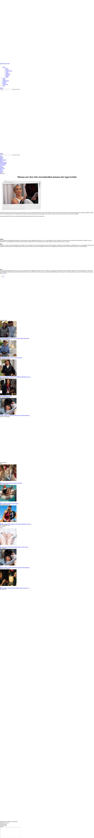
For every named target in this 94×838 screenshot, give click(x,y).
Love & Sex (5, 84)
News (1, 169)
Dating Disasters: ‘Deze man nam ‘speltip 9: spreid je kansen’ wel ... (15, 588)
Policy (7, 77)
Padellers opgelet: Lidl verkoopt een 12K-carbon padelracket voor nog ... (16, 524)
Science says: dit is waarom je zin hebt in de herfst (11, 483)
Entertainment (6, 80)
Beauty (4, 83)
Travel (7, 72)
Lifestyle (7, 73)
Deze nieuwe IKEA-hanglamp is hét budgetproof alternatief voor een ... (15, 376)
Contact (7, 75)
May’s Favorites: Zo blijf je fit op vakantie (9, 503)
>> (3, 276)
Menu (4, 67)
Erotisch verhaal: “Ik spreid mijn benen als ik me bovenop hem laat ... (15, 415)
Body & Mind (3, 160)
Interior (7, 69)
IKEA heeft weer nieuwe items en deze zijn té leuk (11, 357)
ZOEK (1, 88)
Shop (4, 85)
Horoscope (8, 74)
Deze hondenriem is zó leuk (6, 396)
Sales (4, 78)
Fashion (4, 82)
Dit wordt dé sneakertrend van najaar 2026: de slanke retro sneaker (14, 338)
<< (3, 275)
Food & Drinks (9, 70)
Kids (7, 68)
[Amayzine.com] (5, 63)
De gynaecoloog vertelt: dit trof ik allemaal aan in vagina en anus (14, 547)
